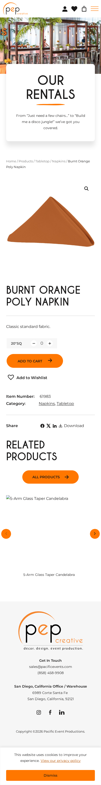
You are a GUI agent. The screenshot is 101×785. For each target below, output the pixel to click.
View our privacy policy (61, 760)
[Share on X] (48, 425)
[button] (86, 188)
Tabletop (42, 161)
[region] (50, 766)
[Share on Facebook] (42, 425)
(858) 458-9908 (51, 673)
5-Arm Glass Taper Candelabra (49, 575)
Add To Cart (30, 361)
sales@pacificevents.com (50, 666)
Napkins (58, 161)
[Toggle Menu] (95, 8)
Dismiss (50, 775)
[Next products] (95, 534)
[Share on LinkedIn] (54, 425)
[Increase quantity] (50, 343)
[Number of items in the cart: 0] (84, 9)
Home (11, 161)
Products (26, 161)
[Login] (65, 9)
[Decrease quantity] (34, 343)
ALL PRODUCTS (46, 477)
